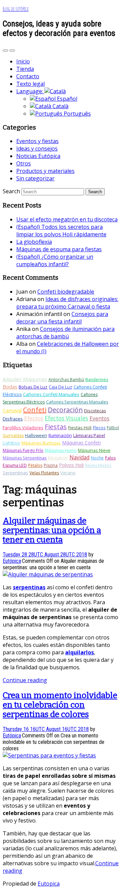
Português (76, 113)
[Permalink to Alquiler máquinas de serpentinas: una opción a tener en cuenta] (48, 574)
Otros (23, 163)
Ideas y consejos (37, 148)
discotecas (95, 411)
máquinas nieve (94, 450)
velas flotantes (44, 473)
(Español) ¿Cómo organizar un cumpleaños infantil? (54, 260)
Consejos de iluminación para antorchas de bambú (65, 332)
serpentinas (15, 473)
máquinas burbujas (41, 443)
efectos (33, 418)
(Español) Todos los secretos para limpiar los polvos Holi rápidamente (61, 230)
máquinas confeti (81, 442)
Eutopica (49, 883)
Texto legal (30, 83)
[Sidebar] (5, 51)
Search (11, 191)
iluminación (60, 435)
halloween (36, 435)
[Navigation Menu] (12, 51)
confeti (34, 409)
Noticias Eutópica (38, 156)
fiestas (56, 426)
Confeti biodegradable (65, 291)
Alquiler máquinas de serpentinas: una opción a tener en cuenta (52, 530)
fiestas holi (80, 427)
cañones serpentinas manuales (77, 402)
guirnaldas (13, 435)
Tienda (25, 69)
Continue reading (25, 680)
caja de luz (60, 387)
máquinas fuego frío (23, 450)
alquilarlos (79, 652)
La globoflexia (34, 241)
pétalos (35, 465)
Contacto (27, 76)
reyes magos (98, 465)
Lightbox (11, 443)
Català (59, 106)
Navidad (79, 457)
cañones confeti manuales (51, 394)
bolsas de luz (33, 387)
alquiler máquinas (25, 379)
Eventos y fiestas (37, 141)
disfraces (13, 419)
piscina (51, 465)
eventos (99, 418)
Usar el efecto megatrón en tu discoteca (67, 219)
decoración (65, 409)
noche (97, 458)
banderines (96, 379)
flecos (99, 428)
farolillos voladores (23, 427)
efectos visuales (66, 418)
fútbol (113, 428)
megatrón (58, 458)
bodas (10, 386)
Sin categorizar (35, 178)
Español (66, 98)
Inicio (23, 61)
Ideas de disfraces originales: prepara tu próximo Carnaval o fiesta (67, 302)
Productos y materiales (45, 171)
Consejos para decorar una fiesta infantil (62, 317)
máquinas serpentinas (24, 458)
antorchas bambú (66, 379)
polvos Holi (71, 465)
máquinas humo (61, 450)
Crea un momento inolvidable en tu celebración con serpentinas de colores (60, 705)
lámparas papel (89, 435)
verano (68, 473)
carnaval (12, 410)
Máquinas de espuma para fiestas (59, 249)
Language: (30, 91)
